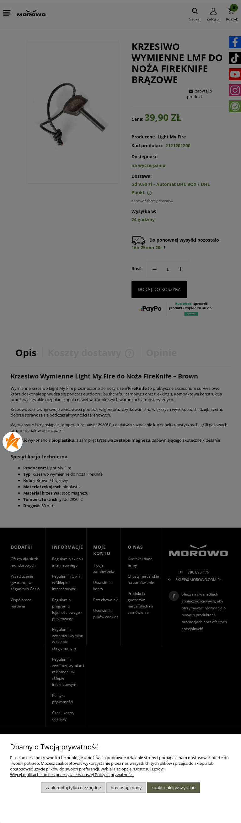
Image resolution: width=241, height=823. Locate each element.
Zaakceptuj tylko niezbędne (73, 787)
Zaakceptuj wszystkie (173, 787)
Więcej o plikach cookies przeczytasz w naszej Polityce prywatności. (72, 774)
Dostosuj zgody (126, 787)
